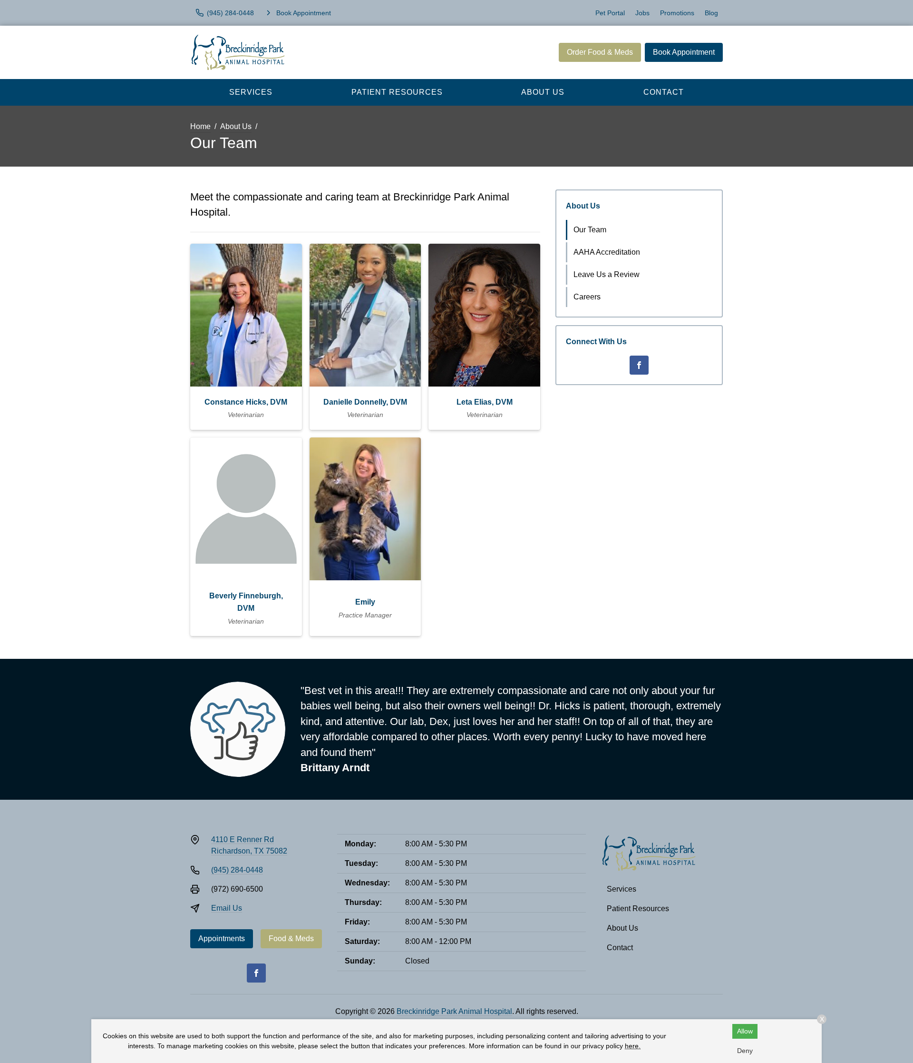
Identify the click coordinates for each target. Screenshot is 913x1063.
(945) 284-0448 (237, 870)
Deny (745, 1050)
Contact (663, 92)
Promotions (677, 13)
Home (200, 126)
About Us (542, 92)
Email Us (226, 908)
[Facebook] (639, 365)
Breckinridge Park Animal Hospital (454, 1011)
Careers (587, 297)
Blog (711, 13)
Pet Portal (610, 13)
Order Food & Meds (600, 52)
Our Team (589, 230)
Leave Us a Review (606, 274)
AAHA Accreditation (606, 252)
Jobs (642, 13)
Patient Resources (397, 92)
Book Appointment (684, 52)
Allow (745, 1031)
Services (250, 92)
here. (633, 1046)
